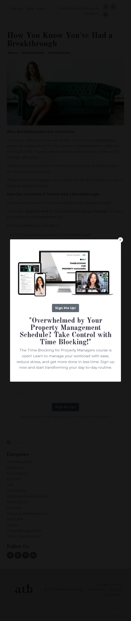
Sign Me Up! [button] (65, 308)
